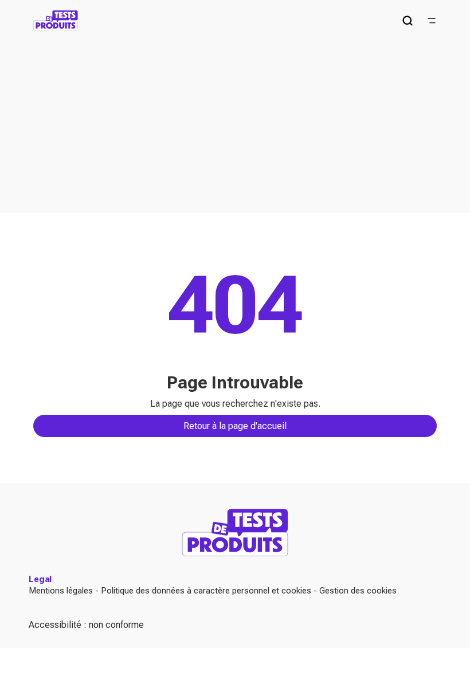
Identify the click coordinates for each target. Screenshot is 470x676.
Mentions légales (61, 590)
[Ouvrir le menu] (431, 20)
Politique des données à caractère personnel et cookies (206, 590)
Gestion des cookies (358, 590)
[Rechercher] (407, 20)
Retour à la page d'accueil (235, 425)
